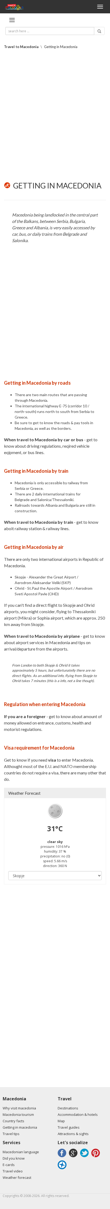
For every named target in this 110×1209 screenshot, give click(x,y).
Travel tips (11, 1133)
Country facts (13, 1121)
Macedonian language (21, 1151)
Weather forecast (17, 1177)
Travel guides (69, 1127)
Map (61, 1121)
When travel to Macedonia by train (38, 522)
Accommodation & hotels (78, 1114)
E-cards (9, 1164)
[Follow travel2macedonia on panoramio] (63, 1169)
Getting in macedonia (20, 1127)
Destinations (68, 1108)
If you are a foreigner (25, 716)
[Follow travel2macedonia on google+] (74, 1157)
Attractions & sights (73, 1133)
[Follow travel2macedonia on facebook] (63, 1157)
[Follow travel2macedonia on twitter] (85, 1157)
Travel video (13, 1171)
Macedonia (14, 1099)
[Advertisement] (55, 115)
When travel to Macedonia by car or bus (43, 439)
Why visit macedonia (19, 1108)
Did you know (14, 1158)
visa (52, 759)
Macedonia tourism (18, 1114)
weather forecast (24, 793)
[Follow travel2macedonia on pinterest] (96, 1157)
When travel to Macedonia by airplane (42, 636)
